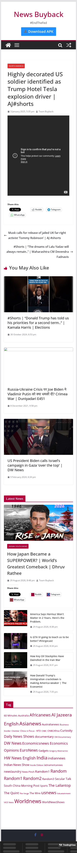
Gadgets (43, 750)
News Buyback (38, 14)
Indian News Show (16, 765)
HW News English (20, 757)
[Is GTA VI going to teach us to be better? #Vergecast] (15, 641)
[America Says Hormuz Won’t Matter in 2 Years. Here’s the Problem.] (15, 620)
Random (58, 771)
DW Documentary (62, 737)
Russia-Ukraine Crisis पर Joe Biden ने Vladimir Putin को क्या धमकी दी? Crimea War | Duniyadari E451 (38, 394)
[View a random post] (68, 45)
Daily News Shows (19, 736)
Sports (44, 785)
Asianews (30, 723)
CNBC (44, 731)
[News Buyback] (8, 45)
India (42, 757)
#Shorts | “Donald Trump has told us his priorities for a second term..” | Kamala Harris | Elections (38, 323)
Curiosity (66, 730)
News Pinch (28, 771)
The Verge (24, 793)
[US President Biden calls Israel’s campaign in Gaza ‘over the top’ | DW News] (38, 421)
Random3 (48, 779)
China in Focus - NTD (30, 730)
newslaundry (12, 772)
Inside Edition (36, 765)
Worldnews (27, 801)
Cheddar (15, 730)
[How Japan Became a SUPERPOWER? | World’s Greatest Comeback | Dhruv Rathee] (38, 523)
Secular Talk (63, 779)
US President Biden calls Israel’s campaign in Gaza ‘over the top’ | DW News (35, 465)
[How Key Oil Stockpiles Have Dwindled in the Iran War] (15, 660)
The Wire (35, 793)
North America (16, 66)
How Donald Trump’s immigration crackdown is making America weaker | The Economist (48, 681)
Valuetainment (64, 793)
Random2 (32, 778)
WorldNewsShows (53, 802)
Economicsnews (35, 743)
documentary (44, 736)
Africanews (40, 715)
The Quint (11, 793)
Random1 (13, 778)
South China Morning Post (21, 786)
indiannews (56, 758)
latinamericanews (53, 765)
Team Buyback (46, 111)
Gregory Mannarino (58, 751)
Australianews (50, 724)
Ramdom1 (42, 771)
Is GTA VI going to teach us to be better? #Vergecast (49, 639)
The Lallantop (60, 785)
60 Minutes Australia (16, 715)
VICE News (9, 802)
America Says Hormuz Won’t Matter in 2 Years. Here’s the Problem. (47, 617)
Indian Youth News (18, 546)
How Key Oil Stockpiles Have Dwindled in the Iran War (47, 658)
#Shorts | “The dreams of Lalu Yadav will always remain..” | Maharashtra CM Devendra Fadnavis (37, 252)
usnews (48, 792)
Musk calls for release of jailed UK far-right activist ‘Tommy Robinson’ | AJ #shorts (37, 235)
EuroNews (29, 750)
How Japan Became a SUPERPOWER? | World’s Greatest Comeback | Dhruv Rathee (36, 563)
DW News (12, 743)
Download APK (40, 31)
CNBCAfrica (53, 730)
